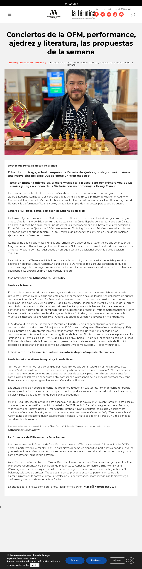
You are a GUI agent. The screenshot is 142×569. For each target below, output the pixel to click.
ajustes (34, 565)
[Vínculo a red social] (96, 14)
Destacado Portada (31, 62)
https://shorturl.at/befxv (49, 278)
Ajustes (117, 560)
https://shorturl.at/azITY (24, 430)
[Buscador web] (131, 14)
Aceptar (75, 560)
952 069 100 (71, 4)
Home (13, 62)
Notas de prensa (46, 165)
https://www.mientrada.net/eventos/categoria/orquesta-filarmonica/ (69, 352)
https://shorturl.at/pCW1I (100, 486)
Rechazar (96, 560)
